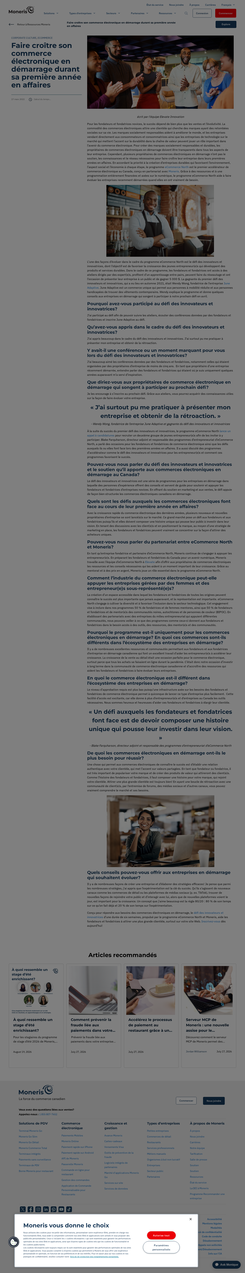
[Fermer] (191, 1219)
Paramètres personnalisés (161, 1247)
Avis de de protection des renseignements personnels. (94, 1256)
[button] (14, 1242)
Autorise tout (161, 1235)
